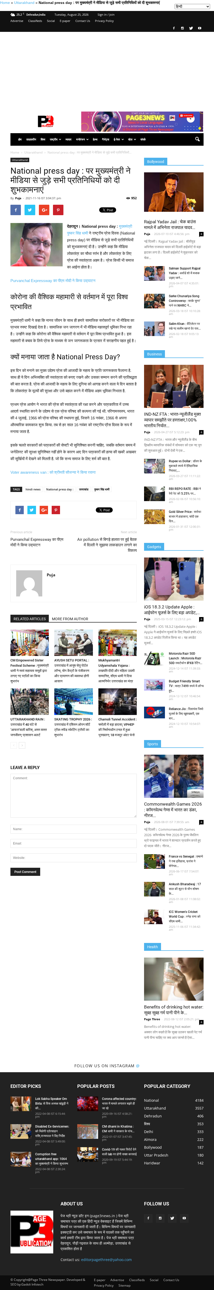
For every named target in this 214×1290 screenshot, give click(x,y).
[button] (197, 139)
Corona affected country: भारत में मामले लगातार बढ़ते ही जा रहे (119, 1103)
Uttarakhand (24, 3)
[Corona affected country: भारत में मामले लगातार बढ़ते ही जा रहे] (87, 1103)
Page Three (152, 1019)
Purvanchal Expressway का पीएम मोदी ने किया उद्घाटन (53, 280)
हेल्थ (95, 139)
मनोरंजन (80, 139)
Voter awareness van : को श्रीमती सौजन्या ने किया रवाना (53, 472)
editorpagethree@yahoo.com (106, 1259)
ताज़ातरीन (31, 139)
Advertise (16, 21)
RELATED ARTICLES (30, 619)
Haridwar (152, 1162)
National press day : (59, 489)
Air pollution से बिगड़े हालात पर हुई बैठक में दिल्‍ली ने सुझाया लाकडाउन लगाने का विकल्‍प (107, 545)
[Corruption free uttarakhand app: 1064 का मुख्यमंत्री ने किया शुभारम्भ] (20, 1159)
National (151, 1100)
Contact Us (82, 21)
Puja (18, 198)
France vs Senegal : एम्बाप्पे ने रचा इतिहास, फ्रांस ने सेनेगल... (186, 861)
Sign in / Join (106, 14)
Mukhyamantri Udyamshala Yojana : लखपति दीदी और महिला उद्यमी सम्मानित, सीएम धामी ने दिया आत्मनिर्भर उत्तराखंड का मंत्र (116, 670)
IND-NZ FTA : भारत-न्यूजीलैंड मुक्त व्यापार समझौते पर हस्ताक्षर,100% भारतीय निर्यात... (172, 420)
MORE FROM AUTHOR (70, 619)
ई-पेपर (117, 139)
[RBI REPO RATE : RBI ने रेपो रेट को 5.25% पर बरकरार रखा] (154, 493)
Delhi (148, 1131)
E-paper (65, 21)
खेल (130, 139)
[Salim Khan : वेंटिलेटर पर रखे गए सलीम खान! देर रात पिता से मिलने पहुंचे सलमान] (154, 328)
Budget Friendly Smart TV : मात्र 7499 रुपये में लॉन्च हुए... (186, 686)
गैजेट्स (105, 139)
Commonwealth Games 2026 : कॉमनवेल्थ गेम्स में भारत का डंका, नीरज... (173, 809)
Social (51, 21)
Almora (150, 1139)
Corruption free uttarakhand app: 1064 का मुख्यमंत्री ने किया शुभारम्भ (51, 1158)
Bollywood (153, 1147)
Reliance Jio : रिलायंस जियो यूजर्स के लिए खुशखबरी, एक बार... (186, 713)
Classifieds (35, 21)
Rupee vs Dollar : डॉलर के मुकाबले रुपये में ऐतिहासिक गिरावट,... (185, 465)
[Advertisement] (107, 71)
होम (20, 139)
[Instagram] (182, 28)
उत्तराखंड (83, 489)
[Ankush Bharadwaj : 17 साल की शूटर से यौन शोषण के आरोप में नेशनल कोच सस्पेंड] (154, 889)
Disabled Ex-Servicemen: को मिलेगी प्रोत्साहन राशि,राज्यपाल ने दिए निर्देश (52, 1131)
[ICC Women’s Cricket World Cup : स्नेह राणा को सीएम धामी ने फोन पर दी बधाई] (154, 917)
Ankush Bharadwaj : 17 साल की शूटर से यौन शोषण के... (185, 888)
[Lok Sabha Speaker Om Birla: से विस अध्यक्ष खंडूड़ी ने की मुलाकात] (20, 1103)
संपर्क (143, 139)
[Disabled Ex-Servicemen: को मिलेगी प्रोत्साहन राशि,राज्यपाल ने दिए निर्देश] (20, 1131)
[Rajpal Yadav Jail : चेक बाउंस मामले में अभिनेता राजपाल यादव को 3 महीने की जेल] (174, 192)
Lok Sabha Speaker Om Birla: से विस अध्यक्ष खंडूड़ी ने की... (51, 1103)
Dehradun (153, 1115)
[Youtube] (200, 28)
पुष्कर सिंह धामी (101, 489)
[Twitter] (191, 28)
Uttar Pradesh (156, 1155)
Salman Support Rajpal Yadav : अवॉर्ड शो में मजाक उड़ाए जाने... (184, 273)
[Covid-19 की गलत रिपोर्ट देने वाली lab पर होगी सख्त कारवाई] (87, 1154)
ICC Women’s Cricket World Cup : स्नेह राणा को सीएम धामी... (184, 916)
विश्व (43, 139)
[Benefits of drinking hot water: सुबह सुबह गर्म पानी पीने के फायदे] (174, 979)
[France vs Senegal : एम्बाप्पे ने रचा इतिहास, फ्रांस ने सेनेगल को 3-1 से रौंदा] (154, 861)
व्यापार (69, 139)
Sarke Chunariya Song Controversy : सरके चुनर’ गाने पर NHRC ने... (184, 300)
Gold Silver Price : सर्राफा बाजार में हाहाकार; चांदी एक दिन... (185, 516)
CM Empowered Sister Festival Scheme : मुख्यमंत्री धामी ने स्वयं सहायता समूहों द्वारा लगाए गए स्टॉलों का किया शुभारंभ (29, 670)
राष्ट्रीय (53, 139)
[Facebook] (174, 28)
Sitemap (124, 1285)
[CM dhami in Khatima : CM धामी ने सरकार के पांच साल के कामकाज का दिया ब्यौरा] (87, 1131)
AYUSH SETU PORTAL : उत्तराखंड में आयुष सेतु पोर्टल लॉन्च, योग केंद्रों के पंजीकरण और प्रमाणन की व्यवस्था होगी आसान (71, 670)
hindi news (33, 489)
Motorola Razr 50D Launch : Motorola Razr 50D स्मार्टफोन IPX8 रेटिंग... (185, 658)
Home (5, 3)
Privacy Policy (104, 21)
